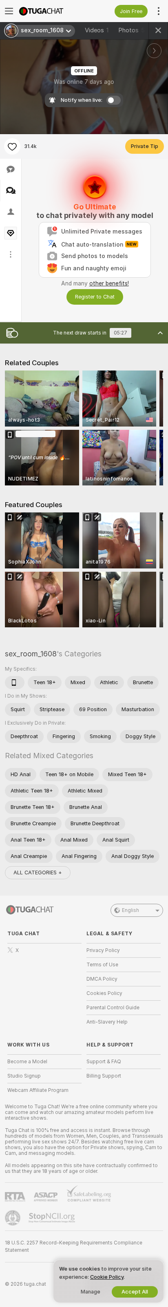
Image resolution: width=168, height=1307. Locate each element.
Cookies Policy (104, 993)
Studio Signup (24, 1076)
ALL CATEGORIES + (37, 872)
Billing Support (103, 1076)
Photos (131, 30)
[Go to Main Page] (51, 11)
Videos (96, 30)
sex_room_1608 (31, 653)
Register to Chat (95, 297)
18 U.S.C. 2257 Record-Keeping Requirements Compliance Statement (73, 1246)
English (130, 910)
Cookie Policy (107, 1277)
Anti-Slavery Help (107, 1022)
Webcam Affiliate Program (38, 1090)
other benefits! (109, 283)
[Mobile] (14, 682)
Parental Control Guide (112, 1008)
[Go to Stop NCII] (53, 1218)
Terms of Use (102, 965)
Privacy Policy (103, 950)
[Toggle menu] (9, 11)
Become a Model (27, 1061)
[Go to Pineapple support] (13, 1218)
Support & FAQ (103, 1061)
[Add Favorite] (12, 146)
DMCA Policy (101, 979)
